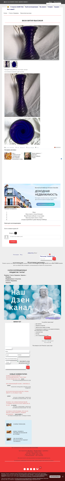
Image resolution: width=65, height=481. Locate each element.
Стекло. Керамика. (14, 13)
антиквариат (26, 265)
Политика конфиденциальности (38, 476)
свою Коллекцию (30, 452)
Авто (43, 265)
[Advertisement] (32, 171)
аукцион (25, 263)
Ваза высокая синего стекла (34, 218)
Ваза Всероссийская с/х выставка (34, 216)
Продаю (4, 263)
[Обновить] (27, 348)
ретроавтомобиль (48, 265)
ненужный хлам (39, 332)
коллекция (18, 262)
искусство (20, 265)
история (40, 265)
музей (46, 263)
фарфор (61, 263)
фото (14, 265)
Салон (5, 13)
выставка (55, 263)
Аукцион (56, 7)
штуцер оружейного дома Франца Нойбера (34, 219)
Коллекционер (36, 262)
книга (11, 263)
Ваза (34, 212)
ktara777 (23, 147)
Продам (32, 147)
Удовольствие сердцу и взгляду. (43, 327)
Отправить (13, 241)
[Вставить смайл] (29, 348)
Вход (50, 2)
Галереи (50, 7)
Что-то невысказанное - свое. (42, 335)
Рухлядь (37, 333)
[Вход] (15, 233)
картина (50, 263)
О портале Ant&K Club (16, 7)
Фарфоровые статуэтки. (13, 279)
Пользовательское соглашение (25, 476)
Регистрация (57, 2)
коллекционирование (34, 265)
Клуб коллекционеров (31, 7)
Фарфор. (8, 277)
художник (8, 263)
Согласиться (55, 476)
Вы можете (43, 7)
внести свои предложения (29, 458)
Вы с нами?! (10, 9)
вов (16, 265)
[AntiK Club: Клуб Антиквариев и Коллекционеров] (8, 7)
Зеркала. (8, 282)
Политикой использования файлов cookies (23, 479)
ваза (29, 147)
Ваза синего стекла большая (34, 214)
